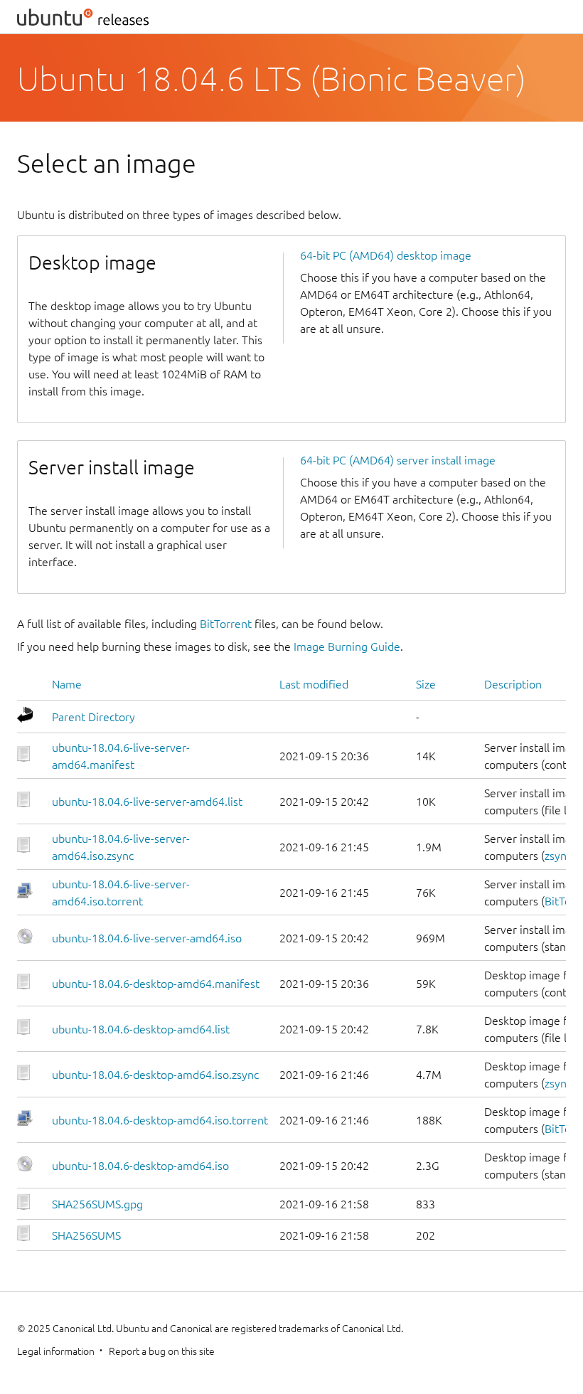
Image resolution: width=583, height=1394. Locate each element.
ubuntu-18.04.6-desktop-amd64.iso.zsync (155, 1074)
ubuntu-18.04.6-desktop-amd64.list (141, 1029)
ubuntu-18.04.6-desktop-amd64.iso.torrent (160, 1120)
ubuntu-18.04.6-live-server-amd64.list (147, 801)
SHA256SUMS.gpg (97, 1204)
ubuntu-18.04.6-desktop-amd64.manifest (156, 983)
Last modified (313, 684)
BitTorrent (226, 623)
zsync (558, 855)
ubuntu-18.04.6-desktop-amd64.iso (140, 1165)
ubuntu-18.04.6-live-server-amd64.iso (147, 938)
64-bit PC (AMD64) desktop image (385, 255)
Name (67, 684)
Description (513, 684)
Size (426, 684)
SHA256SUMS (86, 1235)
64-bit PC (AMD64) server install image (398, 460)
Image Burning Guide (347, 646)
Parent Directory (93, 717)
